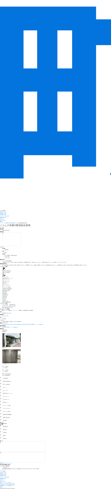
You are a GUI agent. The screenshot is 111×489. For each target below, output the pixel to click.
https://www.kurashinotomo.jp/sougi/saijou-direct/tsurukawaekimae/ (17, 324)
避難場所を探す (3, 217)
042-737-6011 (5, 316)
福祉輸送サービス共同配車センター (7, 485)
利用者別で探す (3, 214)
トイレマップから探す (4, 216)
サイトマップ (3, 470)
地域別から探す (3, 211)
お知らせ (2, 218)
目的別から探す (3, 213)
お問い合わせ (3, 220)
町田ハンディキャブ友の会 (5, 482)
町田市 (1, 486)
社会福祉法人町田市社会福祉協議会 (7, 484)
